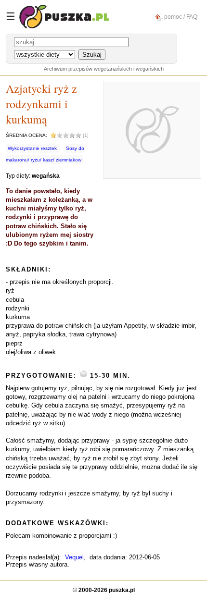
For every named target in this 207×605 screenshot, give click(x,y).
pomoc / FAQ (180, 16)
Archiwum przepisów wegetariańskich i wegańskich (104, 69)
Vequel (74, 557)
